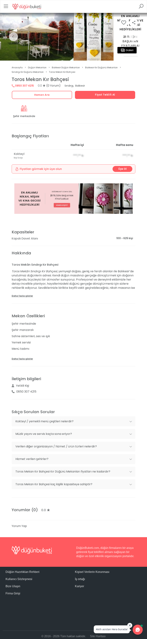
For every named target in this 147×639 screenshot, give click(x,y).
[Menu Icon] (6, 7)
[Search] (141, 7)
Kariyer (79, 586)
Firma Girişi (13, 593)
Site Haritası (98, 636)
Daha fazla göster (22, 295)
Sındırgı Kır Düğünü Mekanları (28, 71)
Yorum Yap (19, 526)
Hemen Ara (42, 95)
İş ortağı (80, 579)
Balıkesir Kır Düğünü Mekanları (101, 67)
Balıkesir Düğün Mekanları (66, 67)
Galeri (129, 50)
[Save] (123, 22)
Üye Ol (122, 169)
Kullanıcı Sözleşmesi (19, 579)
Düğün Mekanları (37, 67)
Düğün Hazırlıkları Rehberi (22, 571)
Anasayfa (17, 67)
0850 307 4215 (24, 85)
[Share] (133, 22)
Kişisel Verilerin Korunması (92, 571)
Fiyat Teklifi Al (105, 94)
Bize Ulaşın (13, 586)
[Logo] (26, 6)
